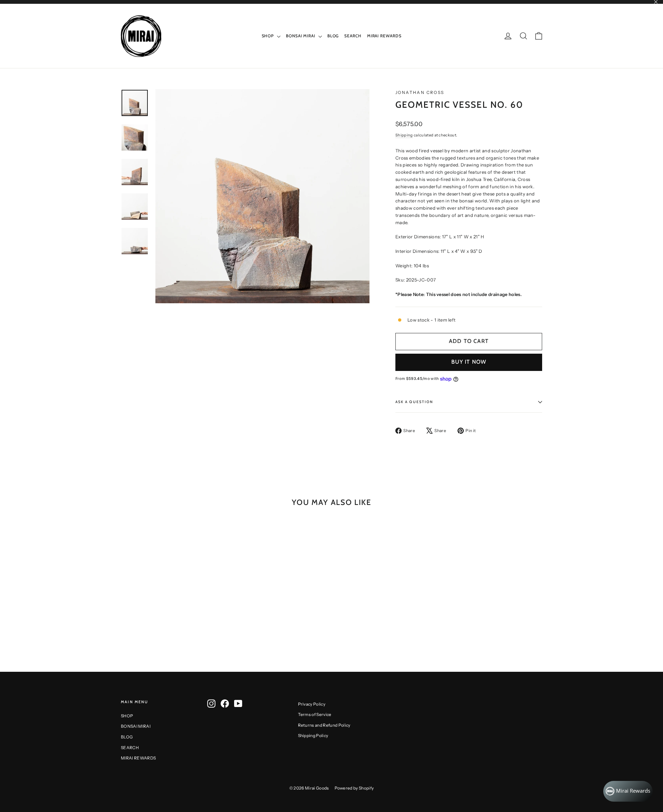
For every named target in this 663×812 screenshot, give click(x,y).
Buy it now (469, 362)
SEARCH (352, 35)
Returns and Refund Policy (324, 725)
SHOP (269, 35)
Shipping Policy (313, 735)
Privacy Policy (312, 704)
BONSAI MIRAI (301, 35)
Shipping (404, 135)
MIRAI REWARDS (384, 35)
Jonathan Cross (419, 92)
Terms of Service (315, 714)
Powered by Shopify (354, 788)
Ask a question (414, 402)
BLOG (333, 35)
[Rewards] (628, 791)
